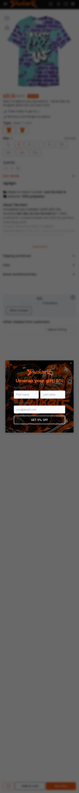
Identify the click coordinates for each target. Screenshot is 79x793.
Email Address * (23, 402)
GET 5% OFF (39, 419)
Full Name (19, 387)
